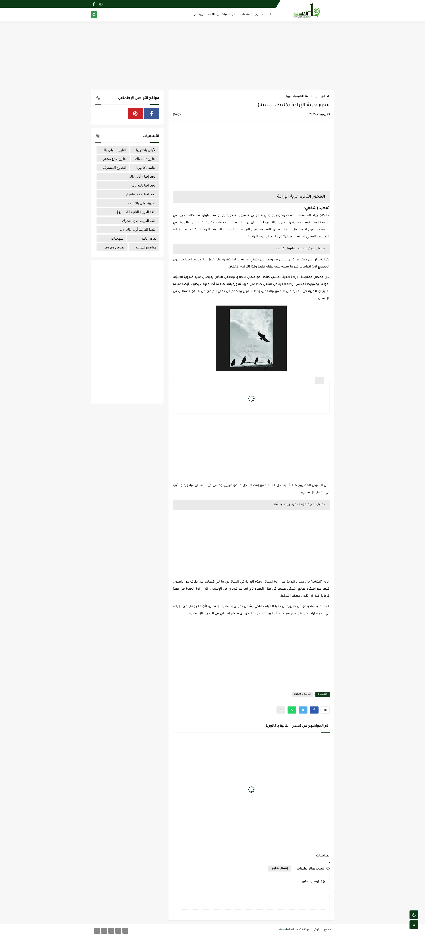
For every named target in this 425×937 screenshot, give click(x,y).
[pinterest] (101, 4)
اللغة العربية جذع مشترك (139, 220)
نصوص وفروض (114, 247)
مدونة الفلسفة (289, 929)
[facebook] (94, 4)
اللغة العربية (207, 14)
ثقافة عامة (246, 14)
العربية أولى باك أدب (142, 203)
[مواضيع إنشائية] (104, 931)
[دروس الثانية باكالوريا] (111, 931)
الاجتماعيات (228, 14)
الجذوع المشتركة (114, 167)
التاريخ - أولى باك (114, 150)
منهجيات (117, 238)
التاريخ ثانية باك (145, 158)
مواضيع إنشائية (146, 247)
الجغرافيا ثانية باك (144, 185)
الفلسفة (265, 14)
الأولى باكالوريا (146, 150)
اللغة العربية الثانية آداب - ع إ (136, 212)
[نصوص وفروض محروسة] (97, 931)
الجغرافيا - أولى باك (142, 176)
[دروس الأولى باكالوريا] (118, 931)
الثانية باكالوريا (295, 96)
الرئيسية (320, 96)
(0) (175, 114)
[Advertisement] (212, 56)
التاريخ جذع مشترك (114, 158)
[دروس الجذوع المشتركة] (125, 931)
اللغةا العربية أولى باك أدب (138, 229)
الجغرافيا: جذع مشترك (141, 194)
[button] (314, 710)
